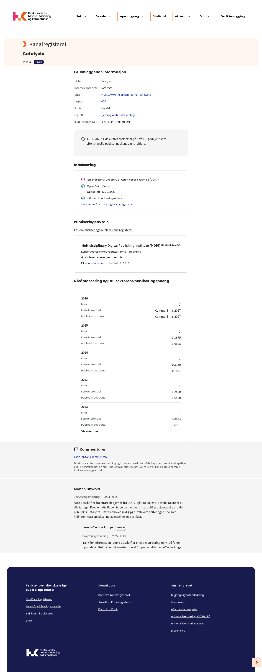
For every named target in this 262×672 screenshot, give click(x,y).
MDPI (104, 101)
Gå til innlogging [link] (233, 16)
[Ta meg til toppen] (256, 662)
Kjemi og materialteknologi (118, 115)
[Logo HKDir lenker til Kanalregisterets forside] (34, 16)
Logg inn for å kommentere (91, 457)
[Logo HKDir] (43, 653)
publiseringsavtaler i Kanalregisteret (108, 230)
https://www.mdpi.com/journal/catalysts (126, 94)
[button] (131, 431)
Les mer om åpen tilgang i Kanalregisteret (107, 204)
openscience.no (98, 263)
